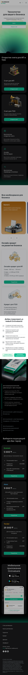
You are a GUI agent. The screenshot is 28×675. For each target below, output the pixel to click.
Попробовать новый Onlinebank (20, 355)
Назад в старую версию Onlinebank (8, 355)
